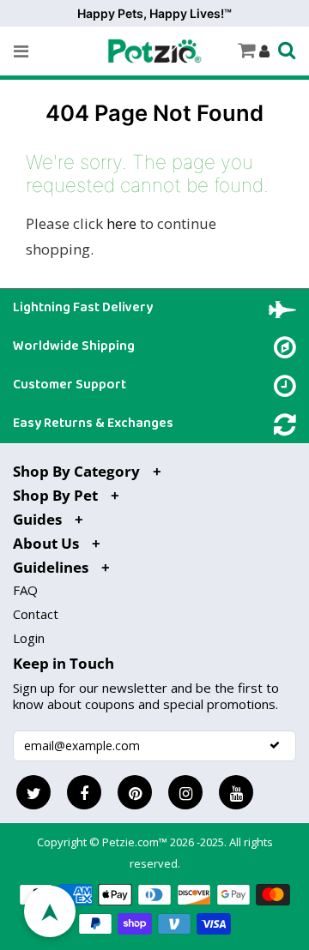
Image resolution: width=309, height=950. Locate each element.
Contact (35, 613)
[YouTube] (236, 792)
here (121, 223)
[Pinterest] (135, 792)
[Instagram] (185, 792)
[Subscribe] (274, 745)
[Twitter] (33, 792)
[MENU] (21, 51)
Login (29, 637)
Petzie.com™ (136, 842)
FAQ (25, 589)
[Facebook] (84, 792)
